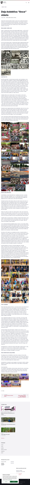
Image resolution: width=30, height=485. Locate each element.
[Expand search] (26, 2)
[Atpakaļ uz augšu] (28, 479)
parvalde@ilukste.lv (18, 474)
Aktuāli (7, 17)
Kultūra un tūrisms (13, 17)
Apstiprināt (13, 481)
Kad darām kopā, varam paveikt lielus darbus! (8, 424)
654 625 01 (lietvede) (19, 473)
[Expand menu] (28, 2)
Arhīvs (2, 446)
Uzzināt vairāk (10, 479)
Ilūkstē (3, 390)
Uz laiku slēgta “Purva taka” (5, 434)
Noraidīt (6, 481)
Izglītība (9, 17)
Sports (2, 452)
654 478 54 (12, 461)
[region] (10, 478)
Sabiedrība (2, 451)
